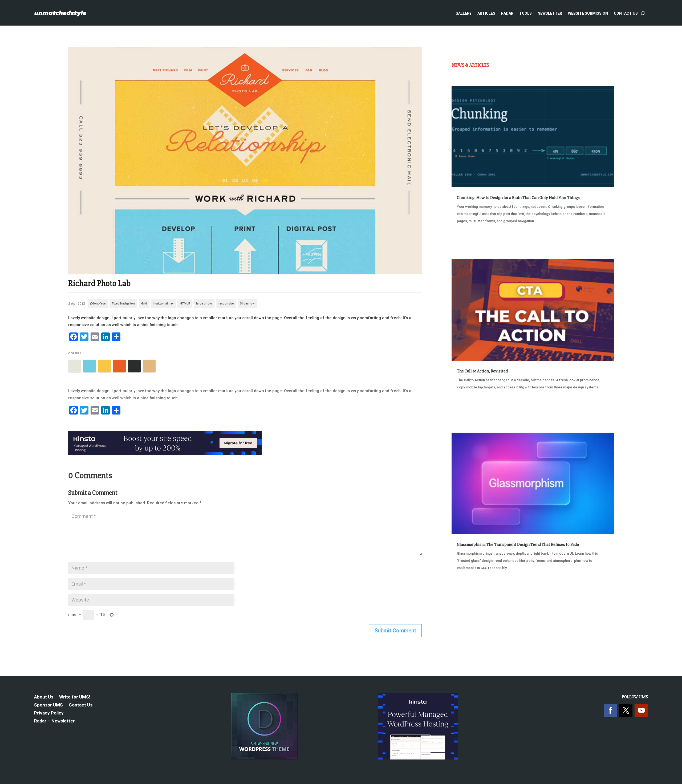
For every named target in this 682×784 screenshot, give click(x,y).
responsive (226, 303)
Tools (525, 13)
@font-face (97, 303)
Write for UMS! (74, 697)
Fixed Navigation (123, 303)
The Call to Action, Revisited (482, 371)
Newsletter (550, 13)
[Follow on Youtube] (641, 710)
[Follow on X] (625, 710)
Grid (144, 303)
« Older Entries (469, 587)
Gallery (464, 13)
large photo (204, 303)
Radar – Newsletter (54, 721)
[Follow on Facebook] (610, 710)
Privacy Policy (49, 713)
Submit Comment (395, 630)
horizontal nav (163, 303)
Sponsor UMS (48, 705)
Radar (507, 13)
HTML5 (185, 303)
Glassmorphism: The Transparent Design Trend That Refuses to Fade (518, 544)
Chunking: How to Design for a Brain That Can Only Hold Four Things (518, 197)
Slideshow (247, 303)
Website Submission (588, 13)
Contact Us (626, 13)
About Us (43, 697)
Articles (486, 13)
